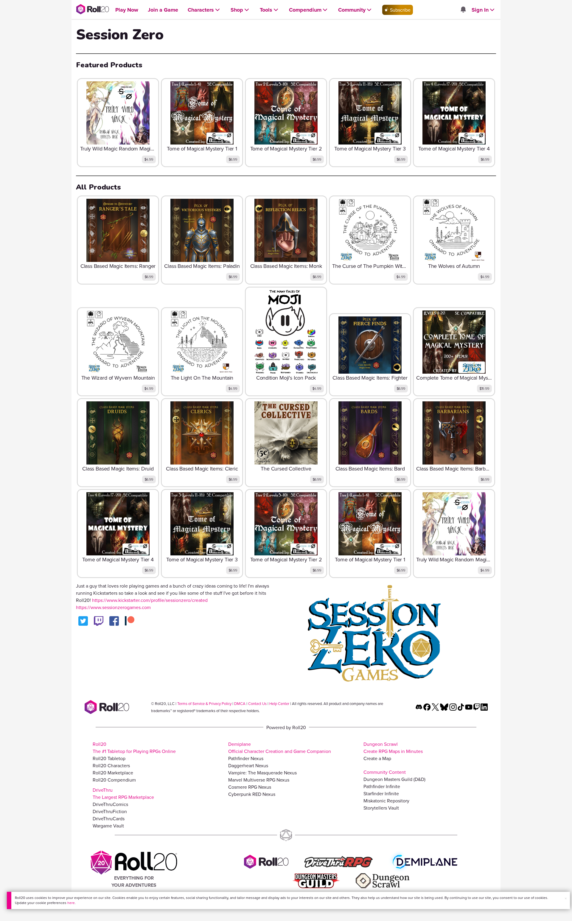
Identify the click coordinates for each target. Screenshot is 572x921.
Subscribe (400, 10)
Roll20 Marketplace (113, 772)
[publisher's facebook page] (114, 621)
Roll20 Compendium (114, 779)
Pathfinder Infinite (381, 786)
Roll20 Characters (111, 765)
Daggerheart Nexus (248, 765)
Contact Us (257, 703)
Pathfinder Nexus (245, 758)
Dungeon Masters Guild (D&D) (394, 779)
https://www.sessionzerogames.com (113, 607)
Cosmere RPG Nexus (249, 787)
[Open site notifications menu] (463, 9)
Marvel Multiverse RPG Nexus (258, 779)
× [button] (566, 898)
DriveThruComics (110, 804)
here (71, 902)
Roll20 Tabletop (109, 758)
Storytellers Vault (381, 807)
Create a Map (377, 758)
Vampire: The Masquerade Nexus (262, 772)
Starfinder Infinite (381, 793)
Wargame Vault (108, 825)
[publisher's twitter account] (83, 621)
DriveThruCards (109, 818)
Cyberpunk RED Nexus (251, 794)
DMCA (239, 703)
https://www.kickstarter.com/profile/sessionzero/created (150, 600)
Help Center (279, 703)
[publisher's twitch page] (98, 621)
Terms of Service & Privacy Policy (204, 703)
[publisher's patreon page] (129, 621)
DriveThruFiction (110, 811)
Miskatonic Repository (386, 800)
